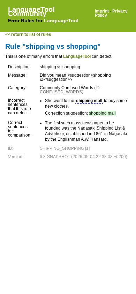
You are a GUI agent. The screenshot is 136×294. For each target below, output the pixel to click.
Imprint (102, 11)
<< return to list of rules (28, 34)
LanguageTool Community (31, 11)
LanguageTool (61, 20)
